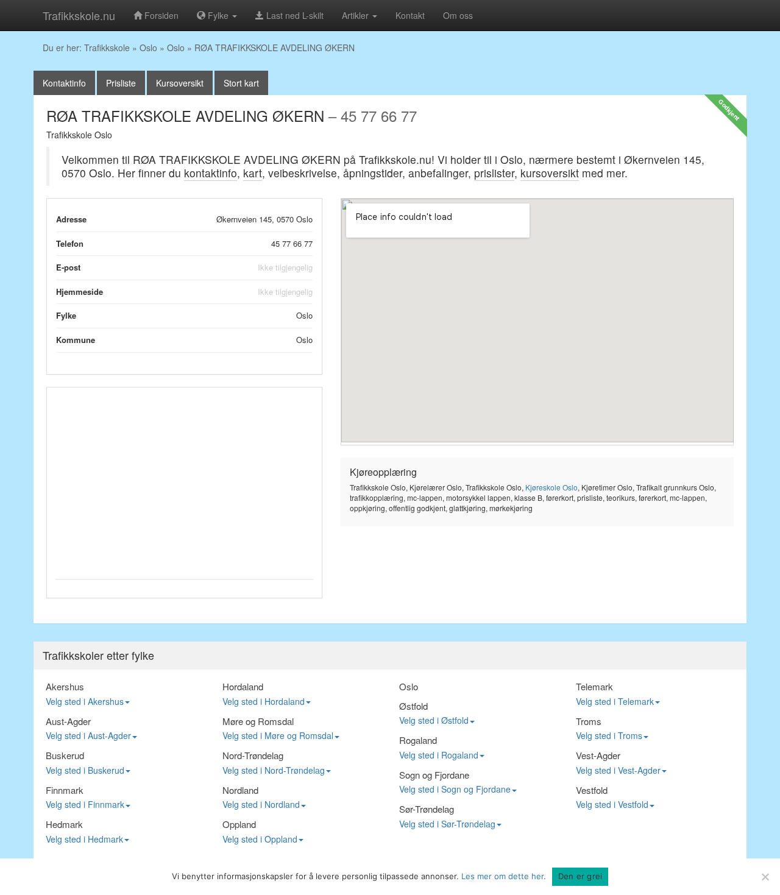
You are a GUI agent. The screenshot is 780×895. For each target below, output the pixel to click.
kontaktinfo (210, 172)
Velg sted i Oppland (259, 839)
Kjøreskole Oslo (551, 487)
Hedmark (64, 824)
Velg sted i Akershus (85, 701)
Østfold (413, 705)
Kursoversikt (180, 83)
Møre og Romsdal (258, 721)
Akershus (65, 686)
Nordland (240, 790)
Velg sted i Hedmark (84, 839)
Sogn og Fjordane (434, 774)
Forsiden (160, 15)
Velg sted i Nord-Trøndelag (273, 770)
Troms (588, 721)
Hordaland (242, 686)
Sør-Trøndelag (426, 808)
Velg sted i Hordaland (263, 701)
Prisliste (121, 83)
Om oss (458, 15)
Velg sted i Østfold (434, 720)
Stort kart (241, 83)
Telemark (594, 686)
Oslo (148, 47)
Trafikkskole (107, 47)
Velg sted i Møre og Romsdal (277, 735)
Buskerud (65, 755)
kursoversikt (549, 172)
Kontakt (410, 15)
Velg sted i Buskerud (85, 770)
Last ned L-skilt (294, 15)
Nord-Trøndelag (252, 755)
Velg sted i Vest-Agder (618, 770)
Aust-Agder (68, 721)
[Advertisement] (184, 481)
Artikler (356, 15)
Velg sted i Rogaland (438, 755)
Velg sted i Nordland (261, 804)
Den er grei (580, 876)
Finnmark (64, 790)
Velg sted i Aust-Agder (88, 735)
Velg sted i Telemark (615, 701)
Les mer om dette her (502, 876)
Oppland (239, 824)
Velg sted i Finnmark (85, 804)
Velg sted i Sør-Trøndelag (447, 824)
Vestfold (592, 790)
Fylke (218, 15)
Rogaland (418, 740)
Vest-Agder (598, 755)
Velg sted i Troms (609, 735)
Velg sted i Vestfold (612, 804)
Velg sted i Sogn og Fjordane (455, 789)
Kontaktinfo (64, 83)
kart (252, 172)
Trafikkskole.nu (79, 15)
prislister (494, 172)
